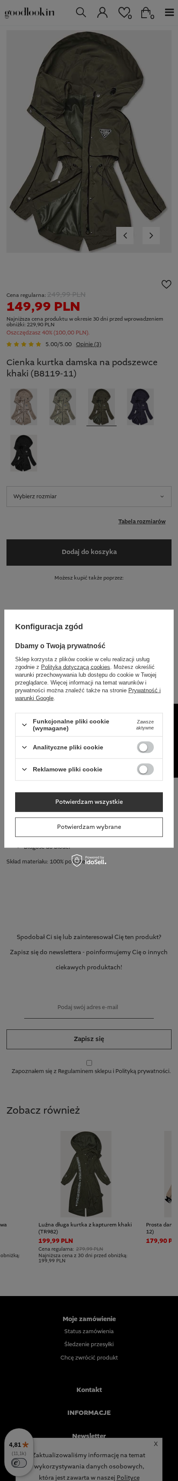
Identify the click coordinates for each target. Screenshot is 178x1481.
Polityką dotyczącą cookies (75, 667)
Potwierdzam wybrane (89, 827)
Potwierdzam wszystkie (89, 802)
